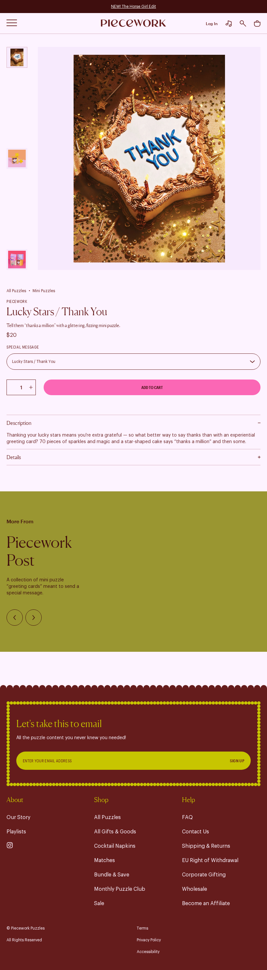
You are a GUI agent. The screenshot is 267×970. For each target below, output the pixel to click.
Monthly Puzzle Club (119, 889)
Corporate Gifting (204, 874)
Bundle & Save (111, 874)
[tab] (17, 57)
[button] (243, 23)
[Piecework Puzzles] (133, 23)
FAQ (187, 817)
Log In (212, 23)
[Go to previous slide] (15, 617)
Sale (99, 903)
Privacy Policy (149, 940)
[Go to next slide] (33, 617)
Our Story (18, 817)
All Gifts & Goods (115, 831)
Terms (142, 928)
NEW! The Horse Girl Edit (133, 6)
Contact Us (195, 831)
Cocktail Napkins (114, 846)
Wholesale (194, 889)
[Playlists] (228, 23)
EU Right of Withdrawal (210, 860)
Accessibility (148, 952)
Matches (104, 860)
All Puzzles (16, 291)
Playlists (16, 831)
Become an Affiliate (206, 903)
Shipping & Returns (206, 846)
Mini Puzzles (44, 291)
